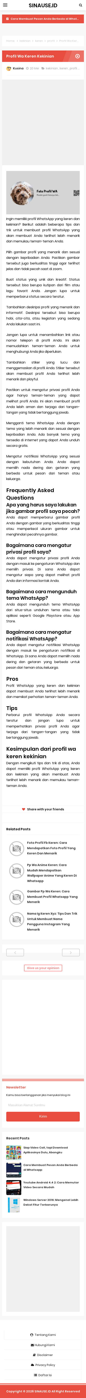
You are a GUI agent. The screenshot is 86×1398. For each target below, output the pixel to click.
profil (74, 68)
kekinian (52, 68)
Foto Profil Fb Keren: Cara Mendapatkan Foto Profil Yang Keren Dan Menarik (51, 848)
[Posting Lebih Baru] (15, 952)
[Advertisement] (43, 122)
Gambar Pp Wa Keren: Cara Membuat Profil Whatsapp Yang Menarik (52, 896)
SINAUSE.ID (42, 1391)
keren (64, 68)
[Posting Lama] (71, 952)
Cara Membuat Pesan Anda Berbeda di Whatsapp (47, 19)
